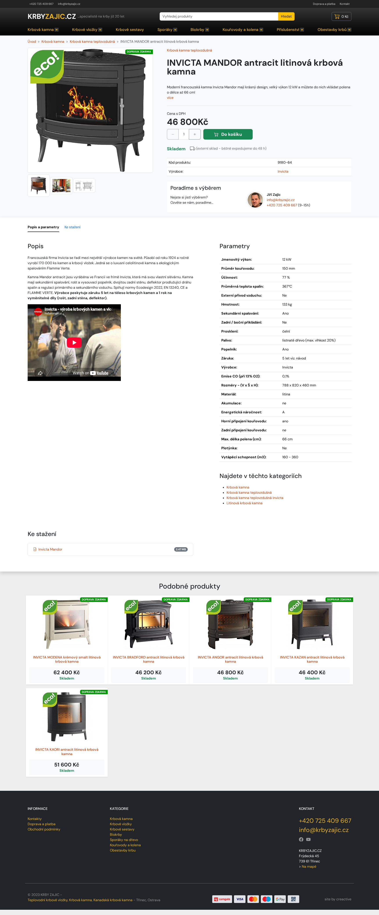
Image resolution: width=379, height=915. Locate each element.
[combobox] (219, 16)
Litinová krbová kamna (245, 503)
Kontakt (345, 4)
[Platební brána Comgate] (256, 899)
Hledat (286, 16)
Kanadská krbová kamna (112, 900)
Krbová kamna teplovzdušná (189, 50)
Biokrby (197, 29)
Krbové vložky (84, 29)
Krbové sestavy (130, 29)
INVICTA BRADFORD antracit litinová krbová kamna (148, 659)
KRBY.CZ (52, 16)
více (170, 97)
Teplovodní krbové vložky (48, 900)
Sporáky (164, 29)
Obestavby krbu (123, 850)
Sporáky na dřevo (124, 839)
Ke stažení (72, 227)
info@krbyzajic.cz (69, 4)
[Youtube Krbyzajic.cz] (308, 839)
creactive (343, 899)
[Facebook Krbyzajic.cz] (301, 839)
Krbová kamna (41, 29)
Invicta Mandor (112, 549)
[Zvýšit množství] (195, 134)
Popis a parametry (43, 227)
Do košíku (231, 134)
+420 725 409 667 (41, 4)
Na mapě (309, 866)
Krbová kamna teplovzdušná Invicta (255, 498)
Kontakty (35, 818)
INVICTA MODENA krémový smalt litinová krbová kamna (67, 659)
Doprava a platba (324, 4)
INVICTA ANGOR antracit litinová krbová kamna (230, 659)
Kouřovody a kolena (240, 29)
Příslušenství (288, 29)
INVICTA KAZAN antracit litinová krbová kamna (312, 659)
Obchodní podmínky (44, 829)
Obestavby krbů (332, 29)
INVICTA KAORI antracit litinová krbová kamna (66, 751)
